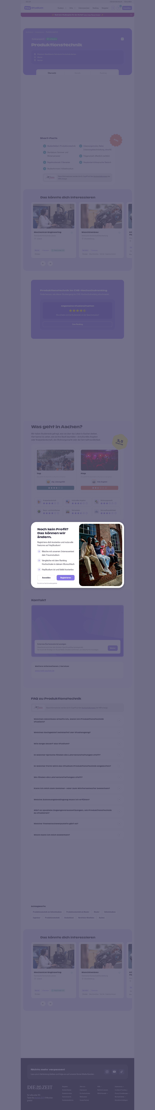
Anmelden (46, 578)
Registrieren (65, 578)
